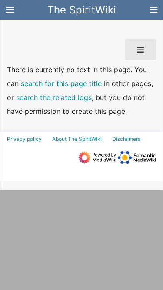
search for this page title (61, 83)
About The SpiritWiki (77, 139)
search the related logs (54, 97)
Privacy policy (24, 139)
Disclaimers (126, 139)
